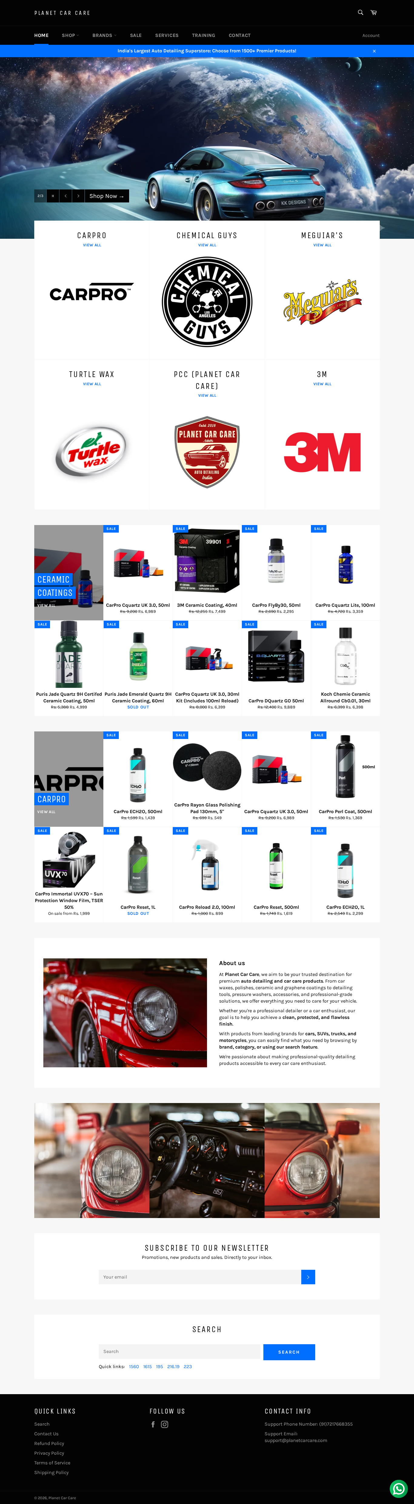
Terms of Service (52, 1463)
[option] (207, 148)
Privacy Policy (49, 1453)
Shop (69, 35)
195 (159, 1366)
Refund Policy (49, 1443)
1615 (147, 1366)
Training (203, 35)
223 (188, 1366)
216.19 (173, 1366)
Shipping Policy (51, 1472)
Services (167, 35)
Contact (240, 35)
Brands (103, 35)
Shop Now (107, 195)
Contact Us (46, 1434)
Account (371, 35)
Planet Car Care (62, 12)
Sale (136, 35)
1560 (134, 1366)
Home (41, 35)
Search (289, 1352)
